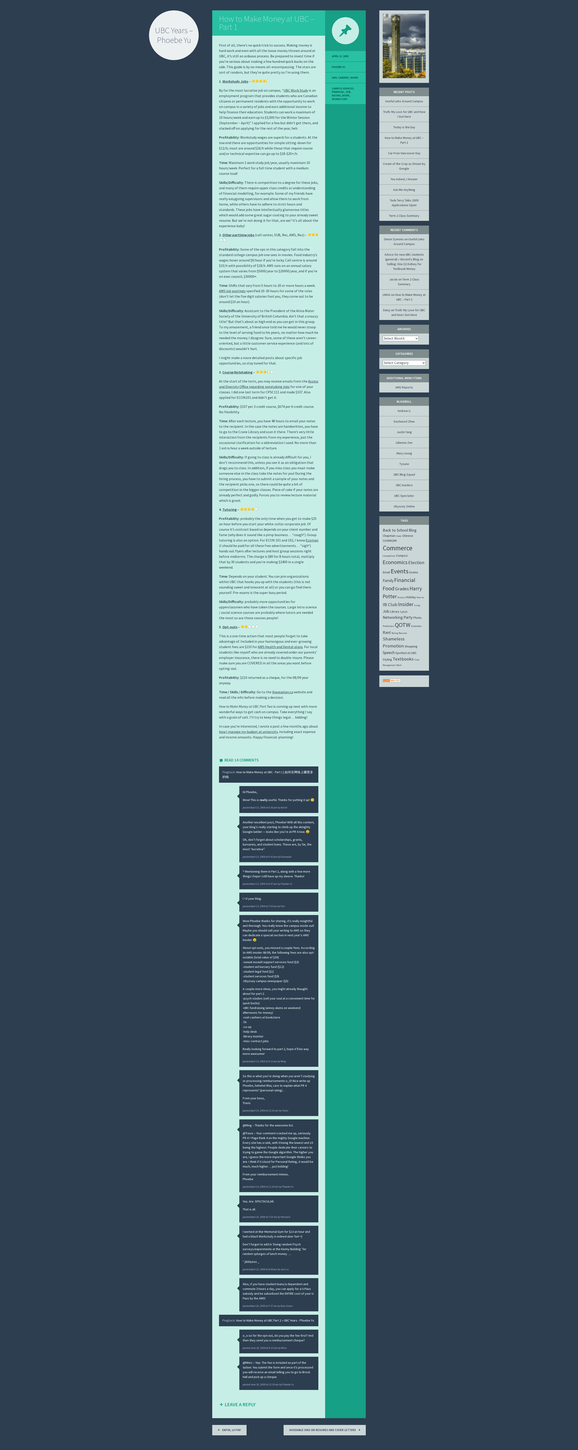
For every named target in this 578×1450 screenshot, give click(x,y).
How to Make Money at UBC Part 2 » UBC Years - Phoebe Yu (275, 1320)
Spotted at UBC (406, 653)
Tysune (404, 464)
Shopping (411, 646)
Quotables (416, 626)
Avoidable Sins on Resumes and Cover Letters (323, 1430)
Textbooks (403, 659)
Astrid (284, 807)
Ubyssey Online (404, 506)
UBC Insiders (404, 485)
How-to (420, 597)
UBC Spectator (404, 496)
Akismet (27, 1447)
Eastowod (286, 856)
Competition (389, 555)
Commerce (398, 548)
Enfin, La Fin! (231, 1430)
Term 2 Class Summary (404, 216)
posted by (262, 807)
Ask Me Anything (404, 190)
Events (399, 571)
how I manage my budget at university (248, 731)
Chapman (389, 536)
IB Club (390, 604)
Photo (417, 618)
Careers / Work (348, 77)
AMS (334, 77)
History (401, 597)
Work (346, 95)
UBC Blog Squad (404, 474)
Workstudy (339, 99)
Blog (413, 530)
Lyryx (404, 611)
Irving (417, 605)
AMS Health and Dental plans (280, 646)
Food (388, 588)
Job (347, 91)
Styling (387, 659)
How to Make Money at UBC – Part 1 (266, 23)
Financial (338, 91)
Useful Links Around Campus (404, 101)
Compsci (402, 555)
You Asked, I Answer (404, 179)
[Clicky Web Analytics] (392, 681)
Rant (387, 632)
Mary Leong (404, 453)
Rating (336, 95)
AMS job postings (232, 291)
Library (394, 611)
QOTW (402, 624)
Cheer (399, 536)
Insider (405, 604)
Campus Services (343, 88)
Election (416, 562)
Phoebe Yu (286, 883)
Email (386, 572)
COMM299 (389, 541)
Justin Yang (404, 432)
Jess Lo (285, 1269)
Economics (395, 562)
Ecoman (312, 540)
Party (408, 617)
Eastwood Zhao (404, 421)
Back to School (395, 530)
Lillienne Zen (404, 443)
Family (388, 580)
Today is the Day (404, 127)
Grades (402, 589)
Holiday (411, 597)
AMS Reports (404, 387)
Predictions (388, 626)
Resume (403, 633)
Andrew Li (404, 411)
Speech (389, 652)
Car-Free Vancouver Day (404, 153)
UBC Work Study (296, 90)
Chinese (407, 536)
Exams (413, 572)
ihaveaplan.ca (282, 692)
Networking (393, 617)
